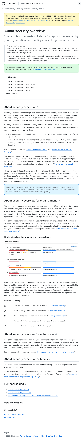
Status (35, 436)
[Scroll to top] (78, 439)
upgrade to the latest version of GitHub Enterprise (30, 20)
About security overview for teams (26, 359)
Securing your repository (18, 389)
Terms (22, 436)
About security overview (19, 107)
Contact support (12, 417)
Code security (10, 9)
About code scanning (57, 306)
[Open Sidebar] (2, 8)
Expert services (51, 436)
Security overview (23, 9)
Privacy (29, 436)
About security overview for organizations (30, 200)
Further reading (14, 383)
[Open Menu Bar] (79, 3)
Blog (60, 436)
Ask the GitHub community (15, 414)
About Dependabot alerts (36, 149)
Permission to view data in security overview (55, 352)
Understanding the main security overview (26, 237)
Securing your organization (19, 392)
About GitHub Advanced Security (43, 69)
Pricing (42, 436)
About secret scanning (58, 311)
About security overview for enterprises (29, 334)
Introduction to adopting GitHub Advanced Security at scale (33, 395)
